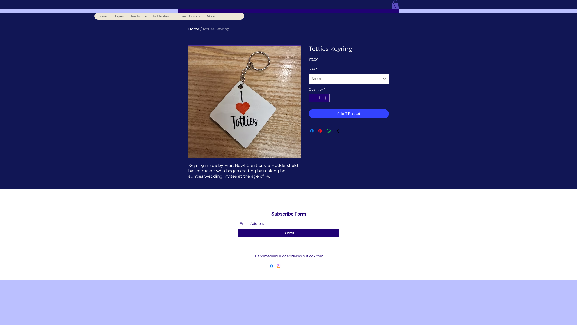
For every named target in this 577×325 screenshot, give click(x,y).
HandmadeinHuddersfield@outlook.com (289, 256)
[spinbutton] (319, 98)
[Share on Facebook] (311, 131)
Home (193, 29)
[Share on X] (337, 131)
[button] (395, 4)
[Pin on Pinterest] (320, 131)
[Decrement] (312, 98)
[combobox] (349, 79)
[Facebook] (271, 266)
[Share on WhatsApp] (329, 131)
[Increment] (326, 98)
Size (313, 69)
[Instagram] (278, 266)
